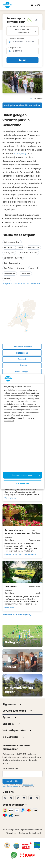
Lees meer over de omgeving (16, 614)
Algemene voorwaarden (31, 829)
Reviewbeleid (35, 833)
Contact (22, 359)
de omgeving (20, 153)
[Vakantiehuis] (30, 20)
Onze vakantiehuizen (22, 346)
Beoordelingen (22, 371)
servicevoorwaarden (10, 786)
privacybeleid (28, 785)
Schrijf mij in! (12, 781)
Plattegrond (22, 352)
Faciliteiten (22, 365)
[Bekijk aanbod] (36, 20)
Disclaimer (23, 833)
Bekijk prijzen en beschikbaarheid (20, 105)
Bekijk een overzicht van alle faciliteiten (21, 283)
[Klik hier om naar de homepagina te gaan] (7, 5)
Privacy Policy (12, 833)
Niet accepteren (22, 484)
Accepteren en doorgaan (22, 475)
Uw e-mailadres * (11, 768)
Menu (37, 4)
